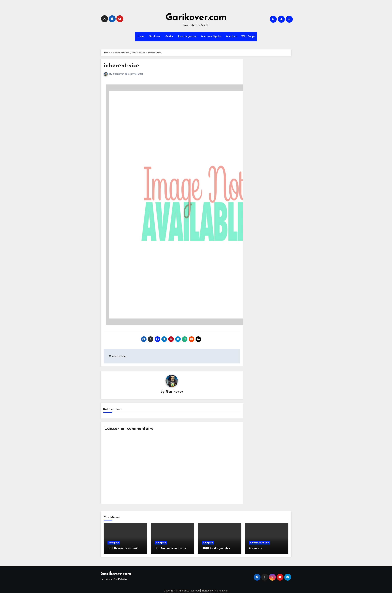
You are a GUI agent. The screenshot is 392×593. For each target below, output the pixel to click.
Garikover (155, 36)
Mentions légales (211, 36)
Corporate (255, 548)
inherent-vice (121, 66)
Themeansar (220, 590)
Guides (169, 36)
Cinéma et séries (259, 542)
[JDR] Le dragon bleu (216, 548)
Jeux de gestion (187, 36)
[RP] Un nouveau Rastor (170, 548)
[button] (195, 204)
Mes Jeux (231, 36)
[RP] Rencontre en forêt (123, 548)
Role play (114, 542)
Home (140, 36)
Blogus (205, 590)
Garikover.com (196, 17)
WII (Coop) (248, 36)
